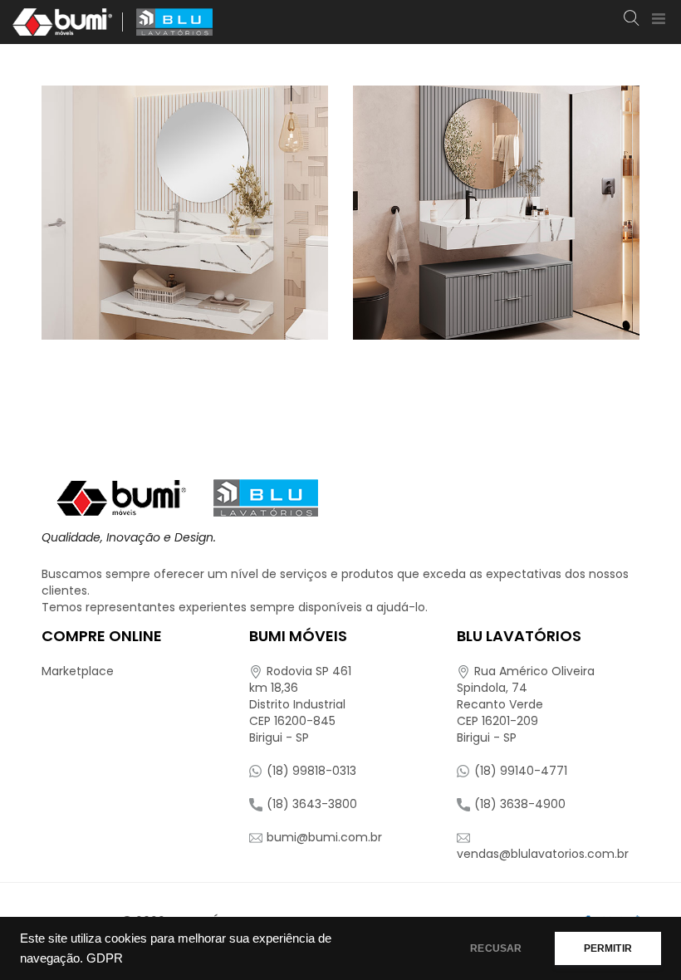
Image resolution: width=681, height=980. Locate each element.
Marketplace (78, 671)
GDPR (104, 958)
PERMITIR (608, 948)
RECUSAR (496, 948)
